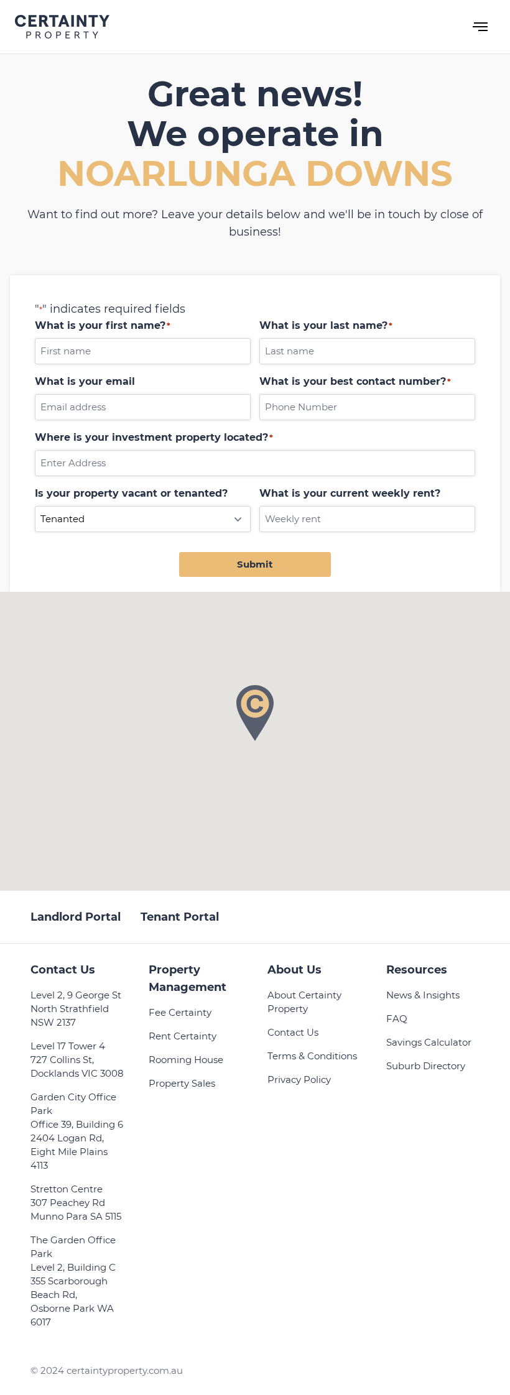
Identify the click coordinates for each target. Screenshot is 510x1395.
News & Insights (423, 995)
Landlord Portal (75, 917)
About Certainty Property (304, 1002)
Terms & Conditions (312, 1056)
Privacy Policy (299, 1079)
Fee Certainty (180, 1012)
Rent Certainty (182, 1036)
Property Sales (182, 1083)
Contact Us (292, 1032)
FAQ (396, 1018)
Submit (255, 564)
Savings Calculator (428, 1042)
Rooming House (186, 1060)
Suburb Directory (425, 1066)
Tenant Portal (180, 917)
